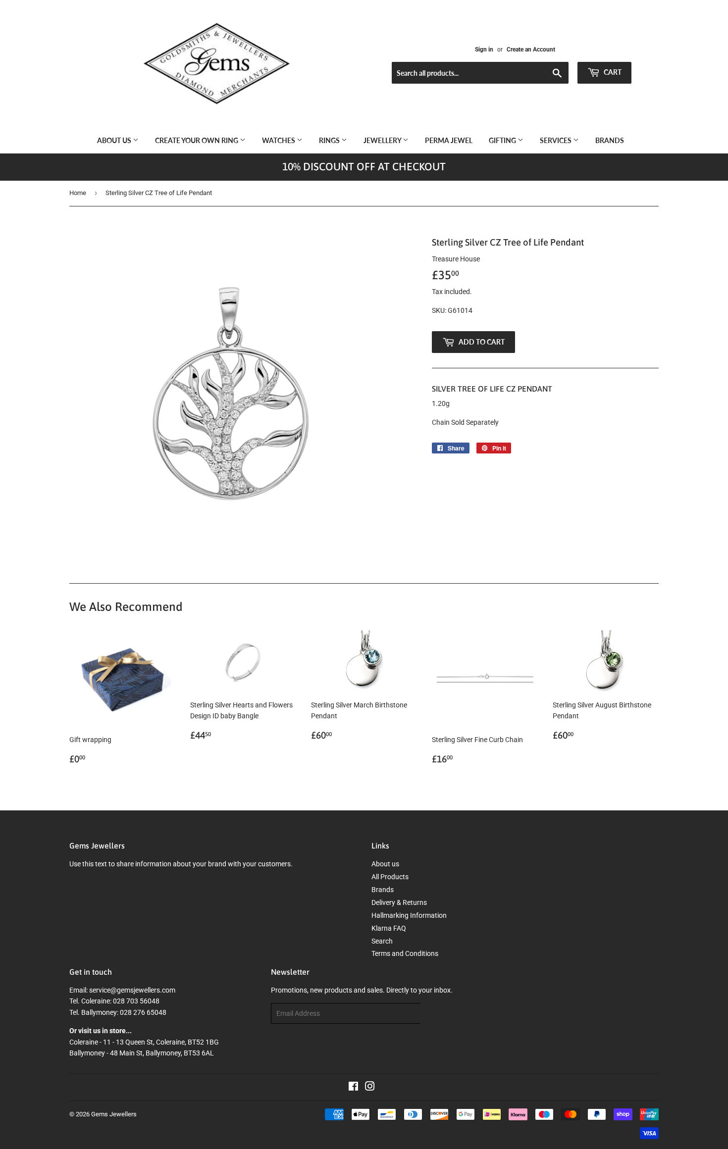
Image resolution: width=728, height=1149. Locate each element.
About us (115, 140)
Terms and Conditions (404, 953)
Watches (279, 140)
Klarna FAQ (388, 928)
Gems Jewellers (114, 1114)
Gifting (503, 140)
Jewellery (383, 140)
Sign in (484, 49)
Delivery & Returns (399, 902)
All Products (390, 877)
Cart (612, 72)
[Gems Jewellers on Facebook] (353, 1088)
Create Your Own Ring (197, 140)
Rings (330, 140)
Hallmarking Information (409, 915)
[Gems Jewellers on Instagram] (370, 1088)
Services (556, 140)
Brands (609, 140)
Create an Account (531, 49)
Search (382, 941)
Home (77, 193)
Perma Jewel (448, 140)
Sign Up (439, 1013)
